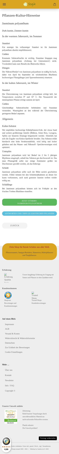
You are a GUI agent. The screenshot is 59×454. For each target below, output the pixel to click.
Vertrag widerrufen (48, 438)
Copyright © (10, 391)
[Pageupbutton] (51, 449)
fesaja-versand (16, 449)
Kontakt (8, 375)
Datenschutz (10, 343)
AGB (7, 329)
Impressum (9, 324)
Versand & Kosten (12, 334)
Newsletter (9, 380)
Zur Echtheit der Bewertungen (17, 347)
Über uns (8, 370)
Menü (4, 4)
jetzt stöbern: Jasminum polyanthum (29, 202)
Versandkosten (46, 446)
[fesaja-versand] (29, 4)
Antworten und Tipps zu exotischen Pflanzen (29, 214)
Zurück (14, 225)
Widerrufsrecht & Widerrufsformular (20, 338)
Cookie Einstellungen (13, 352)
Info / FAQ (9, 386)
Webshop (32, 449)
